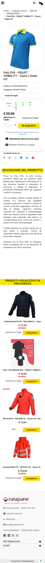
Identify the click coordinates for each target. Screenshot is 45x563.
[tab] (22, 541)
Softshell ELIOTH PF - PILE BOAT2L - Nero (22, 321)
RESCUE (33, 11)
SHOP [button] (6, 545)
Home (6, 11)
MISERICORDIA (13, 13)
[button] (22, 49)
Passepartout (28, 561)
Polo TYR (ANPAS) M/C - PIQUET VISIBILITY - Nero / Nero (22, 370)
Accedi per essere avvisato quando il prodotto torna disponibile (22, 133)
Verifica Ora (9, 104)
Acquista (30, 125)
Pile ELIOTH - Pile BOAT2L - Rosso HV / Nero (22, 419)
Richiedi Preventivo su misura (22, 145)
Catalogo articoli (19, 11)
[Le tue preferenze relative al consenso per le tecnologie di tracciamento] (41, 561)
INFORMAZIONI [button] (12, 541)
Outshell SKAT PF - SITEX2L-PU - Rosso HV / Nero (22, 467)
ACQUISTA (31, 333)
